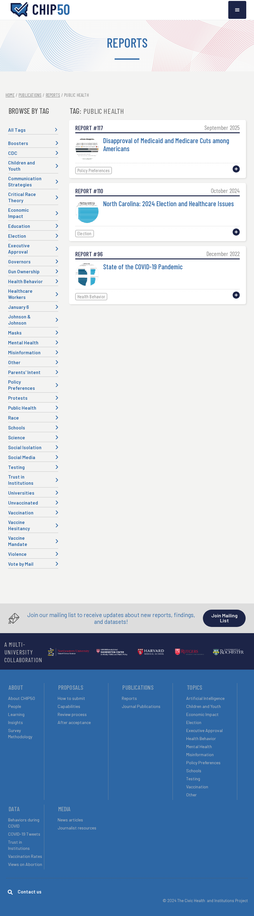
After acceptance (74, 722)
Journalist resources (77, 827)
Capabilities (69, 706)
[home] (40, 10)
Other (191, 794)
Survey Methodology (20, 733)
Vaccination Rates (25, 856)
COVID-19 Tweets (24, 834)
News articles (70, 819)
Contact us (30, 891)
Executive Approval (204, 730)
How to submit (71, 698)
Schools (193, 770)
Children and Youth (203, 706)
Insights (15, 722)
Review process (72, 714)
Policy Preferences (203, 762)
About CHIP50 (21, 698)
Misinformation (200, 754)
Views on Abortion (25, 864)
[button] (237, 10)
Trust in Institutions (19, 845)
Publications (30, 95)
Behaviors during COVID (23, 823)
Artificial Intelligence (205, 698)
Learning (16, 714)
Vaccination (197, 786)
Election (193, 722)
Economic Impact (202, 714)
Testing (193, 778)
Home (10, 95)
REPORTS (53, 95)
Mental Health (199, 746)
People (14, 706)
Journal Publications (141, 706)
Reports (129, 698)
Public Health (76, 95)
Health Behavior (201, 738)
